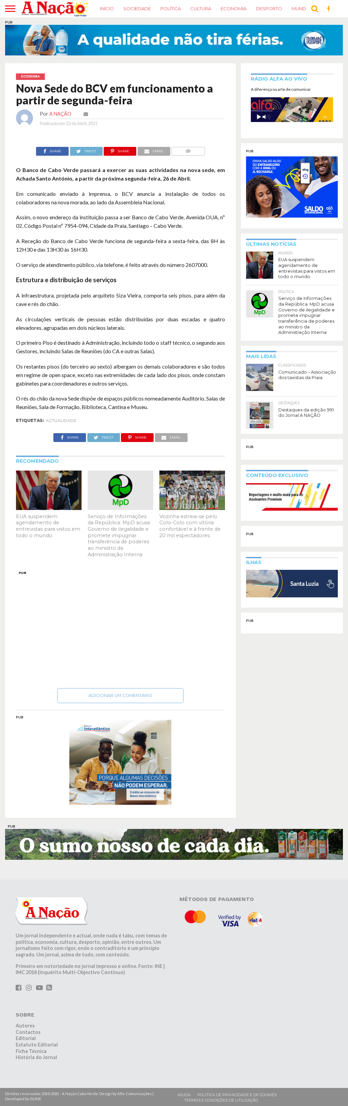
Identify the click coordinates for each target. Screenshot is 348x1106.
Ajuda (184, 1094)
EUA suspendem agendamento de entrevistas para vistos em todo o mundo (48, 526)
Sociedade (137, 8)
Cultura (200, 8)
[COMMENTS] (188, 149)
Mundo (301, 8)
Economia (233, 8)
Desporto (269, 8)
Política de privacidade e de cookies (237, 1094)
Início (107, 8)
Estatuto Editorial (37, 1045)
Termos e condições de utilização (221, 1100)
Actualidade (61, 420)
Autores (25, 1025)
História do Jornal (36, 1057)
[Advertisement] (120, 627)
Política (170, 8)
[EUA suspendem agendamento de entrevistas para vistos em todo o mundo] (49, 508)
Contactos (28, 1032)
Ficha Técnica (31, 1051)
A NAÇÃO (60, 114)
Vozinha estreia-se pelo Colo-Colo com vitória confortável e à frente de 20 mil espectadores (190, 526)
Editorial (26, 1038)
